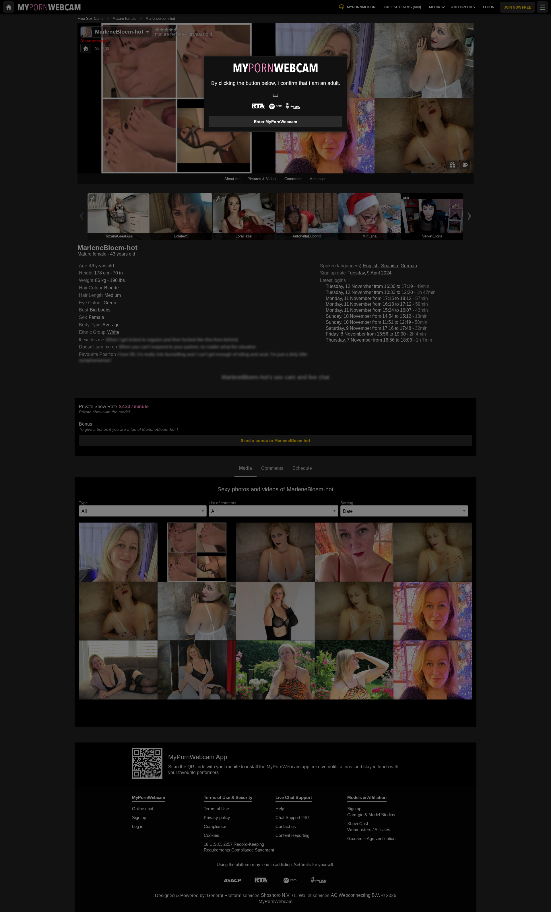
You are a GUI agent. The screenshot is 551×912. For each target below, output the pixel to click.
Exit (275, 95)
